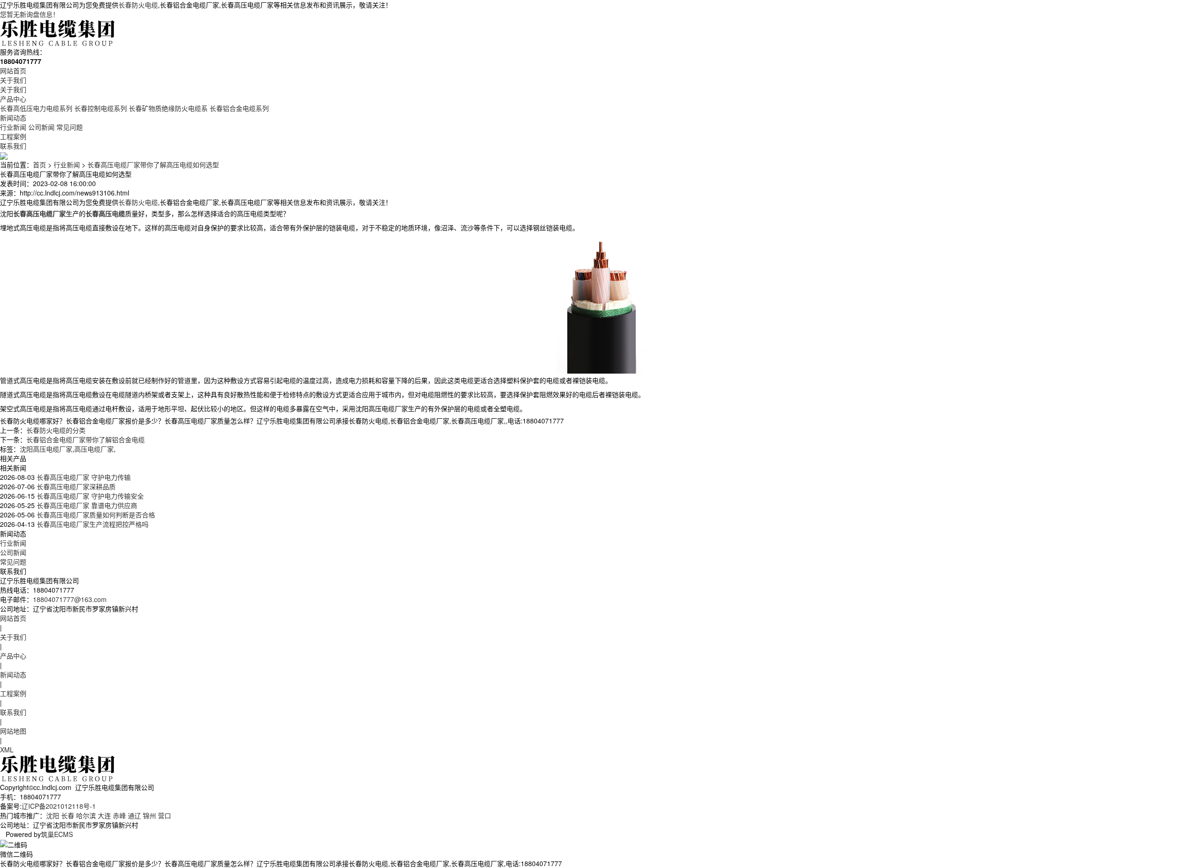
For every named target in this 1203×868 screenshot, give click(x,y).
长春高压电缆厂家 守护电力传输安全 (89, 495)
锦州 (149, 815)
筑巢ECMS (57, 834)
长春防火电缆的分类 (56, 430)
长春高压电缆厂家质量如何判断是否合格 (95, 514)
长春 (67, 815)
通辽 (134, 815)
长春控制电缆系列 (100, 108)
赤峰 (119, 815)
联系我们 (13, 145)
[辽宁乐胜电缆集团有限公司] (58, 32)
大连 (104, 815)
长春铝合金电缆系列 (239, 108)
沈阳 (52, 815)
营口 (164, 815)
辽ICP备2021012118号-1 (59, 806)
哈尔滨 (86, 815)
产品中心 (13, 98)
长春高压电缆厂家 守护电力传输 (83, 477)
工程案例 (13, 136)
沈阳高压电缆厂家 (46, 449)
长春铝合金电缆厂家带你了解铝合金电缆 (85, 439)
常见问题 (69, 127)
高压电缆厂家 (94, 449)
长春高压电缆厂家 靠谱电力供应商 (86, 505)
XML (7, 749)
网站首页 (13, 70)
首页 (39, 164)
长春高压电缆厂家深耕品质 (75, 486)
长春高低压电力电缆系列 (36, 108)
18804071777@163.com (70, 599)
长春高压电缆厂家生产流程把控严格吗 (91, 524)
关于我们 (13, 80)
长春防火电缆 (138, 4)
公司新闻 (41, 127)
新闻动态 (13, 117)
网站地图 (13, 730)
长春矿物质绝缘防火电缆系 (168, 108)
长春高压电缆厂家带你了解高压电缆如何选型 (153, 164)
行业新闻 (13, 127)
